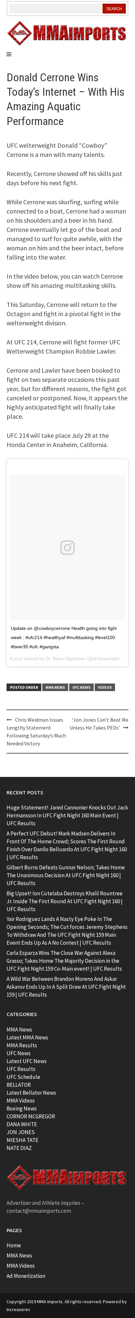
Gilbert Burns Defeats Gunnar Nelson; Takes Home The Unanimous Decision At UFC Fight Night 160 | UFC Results (66, 875)
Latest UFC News (27, 1061)
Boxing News (22, 1108)
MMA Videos (21, 1100)
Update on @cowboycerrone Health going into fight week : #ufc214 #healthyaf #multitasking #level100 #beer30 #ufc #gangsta (64, 637)
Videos (105, 687)
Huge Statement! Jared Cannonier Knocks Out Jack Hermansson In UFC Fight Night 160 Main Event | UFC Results (67, 815)
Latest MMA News (27, 1037)
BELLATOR (19, 1084)
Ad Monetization (26, 1276)
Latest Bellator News (31, 1092)
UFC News (81, 687)
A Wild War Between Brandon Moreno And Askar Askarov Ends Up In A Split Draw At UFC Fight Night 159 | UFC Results (66, 986)
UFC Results (21, 1069)
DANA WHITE (22, 1124)
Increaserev (18, 1309)
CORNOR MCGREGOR (31, 1116)
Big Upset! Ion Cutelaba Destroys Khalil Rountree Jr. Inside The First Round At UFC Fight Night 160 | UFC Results (65, 901)
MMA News (55, 687)
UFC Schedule (23, 1077)
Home (14, 1245)
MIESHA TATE (22, 1140)
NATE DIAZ (19, 1148)
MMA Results (22, 1045)
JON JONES (21, 1132)
